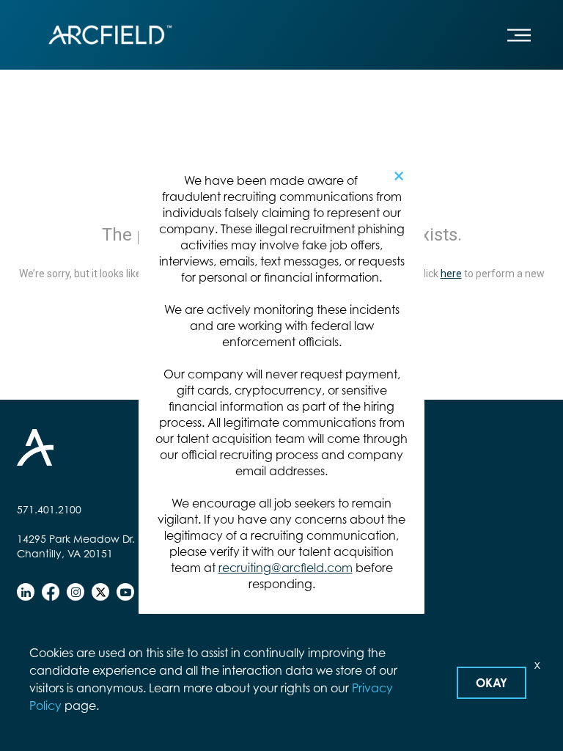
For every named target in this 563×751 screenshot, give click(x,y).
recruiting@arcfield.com (285, 567)
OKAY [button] (491, 682)
